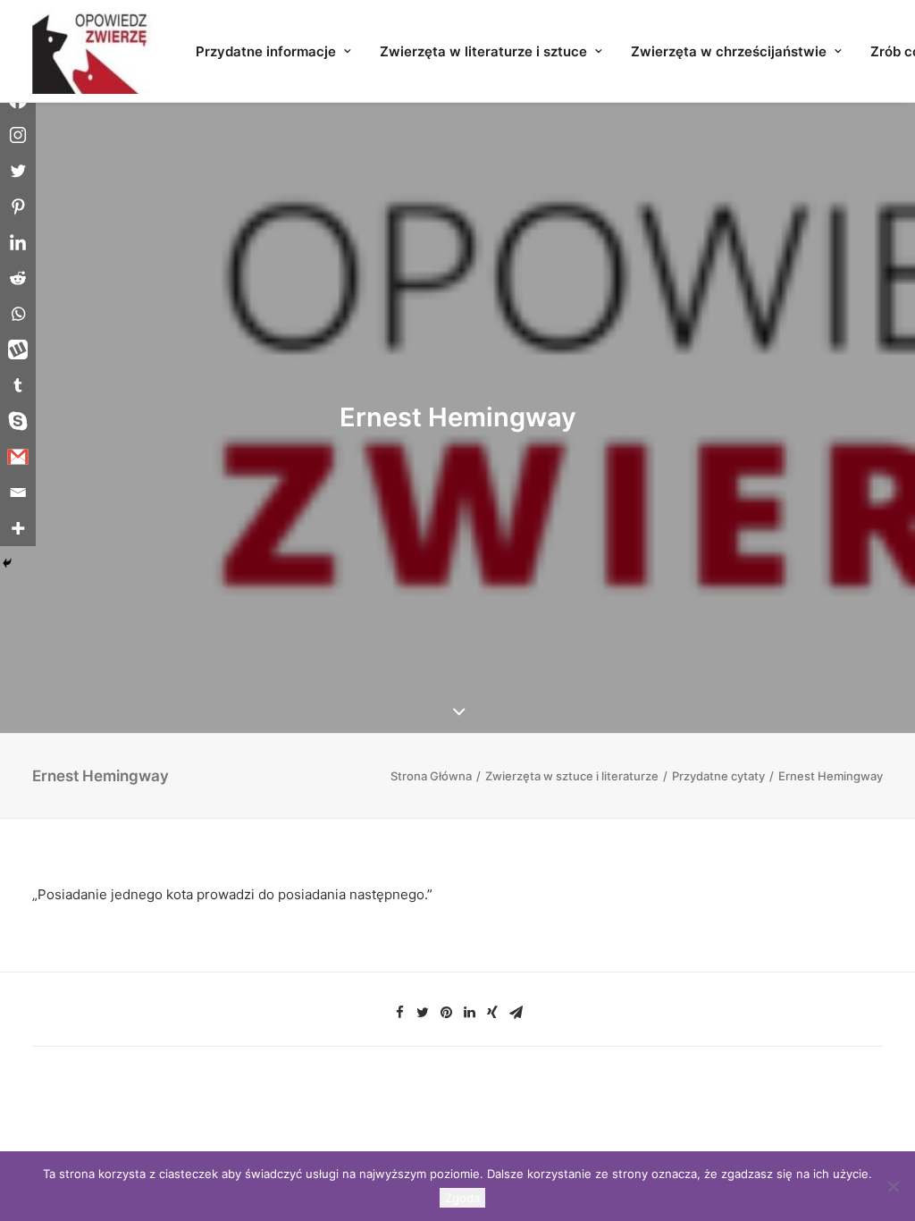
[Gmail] (18, 457)
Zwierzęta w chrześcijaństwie (729, 51)
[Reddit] (18, 278)
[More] (18, 528)
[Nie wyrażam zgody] (893, 1186)
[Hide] (7, 563)
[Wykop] (18, 349)
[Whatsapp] (18, 314)
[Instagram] (18, 135)
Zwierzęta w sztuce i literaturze (572, 776)
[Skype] (18, 421)
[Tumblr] (18, 385)
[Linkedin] (18, 242)
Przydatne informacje (266, 51)
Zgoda (462, 1198)
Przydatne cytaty (718, 776)
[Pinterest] (18, 206)
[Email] (18, 492)
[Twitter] (18, 171)
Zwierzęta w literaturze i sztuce (483, 51)
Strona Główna (431, 776)
